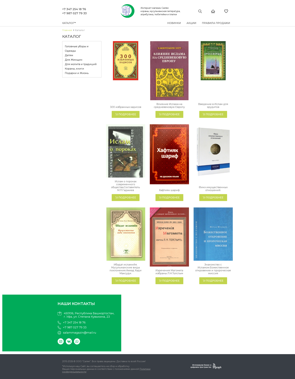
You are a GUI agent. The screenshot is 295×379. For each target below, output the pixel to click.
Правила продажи (216, 23)
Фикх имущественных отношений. (213, 189)
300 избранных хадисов (125, 107)
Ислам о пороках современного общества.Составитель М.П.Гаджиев (125, 186)
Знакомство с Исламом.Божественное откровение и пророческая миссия (213, 269)
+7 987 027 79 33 (74, 13)
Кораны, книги (74, 68)
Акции (191, 23)
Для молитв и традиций (81, 64)
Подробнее (127, 114)
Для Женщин (73, 59)
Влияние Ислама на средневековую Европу (169, 105)
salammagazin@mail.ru (79, 332)
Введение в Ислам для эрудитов (213, 105)
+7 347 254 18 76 (74, 9)
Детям (69, 55)
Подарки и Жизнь (77, 73)
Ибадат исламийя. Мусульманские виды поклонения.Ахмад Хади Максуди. (126, 269)
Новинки (174, 23)
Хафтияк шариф (169, 190)
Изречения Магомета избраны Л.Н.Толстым (169, 272)
